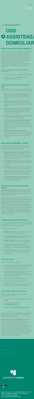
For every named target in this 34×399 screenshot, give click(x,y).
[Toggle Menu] (30, 8)
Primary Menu (31, 5)
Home (2, 25)
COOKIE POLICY (4, 345)
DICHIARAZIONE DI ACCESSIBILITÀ (7, 353)
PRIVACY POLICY (4, 341)
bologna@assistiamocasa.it (11, 304)
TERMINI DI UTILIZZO (5, 349)
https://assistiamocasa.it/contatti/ (21, 307)
